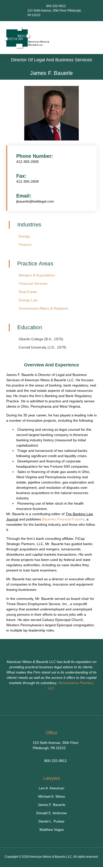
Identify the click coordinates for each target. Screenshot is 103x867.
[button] (95, 37)
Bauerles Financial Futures (63, 519)
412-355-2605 (27, 162)
